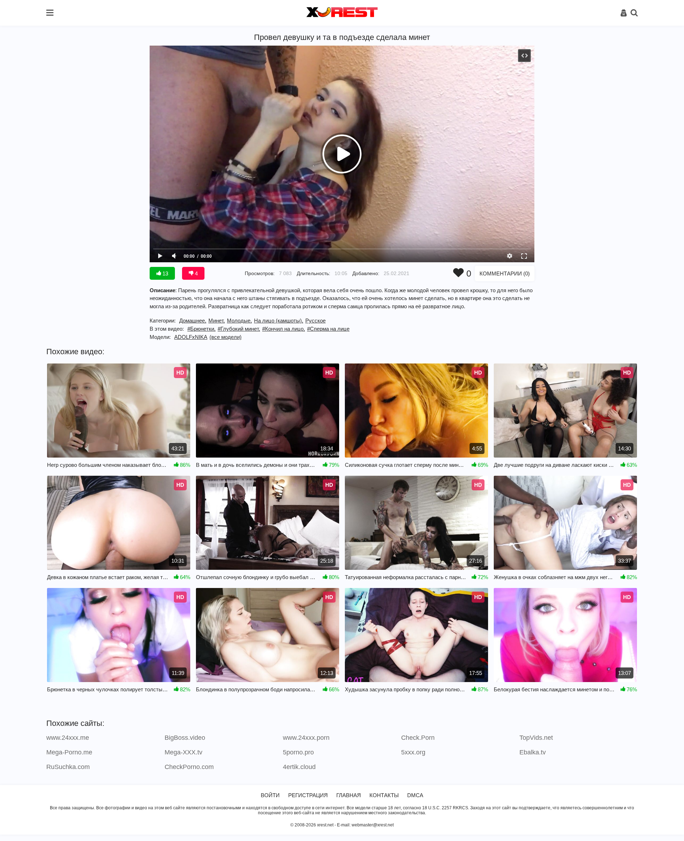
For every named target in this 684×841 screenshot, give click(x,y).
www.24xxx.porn (306, 737)
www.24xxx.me (67, 737)
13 (164, 273)
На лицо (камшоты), (278, 321)
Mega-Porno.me (69, 752)
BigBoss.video (185, 737)
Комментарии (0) (505, 273)
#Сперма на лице (328, 329)
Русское (315, 321)
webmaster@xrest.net (373, 824)
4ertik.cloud (299, 766)
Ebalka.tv (532, 752)
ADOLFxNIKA (190, 337)
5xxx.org (413, 752)
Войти (270, 795)
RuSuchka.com (68, 766)
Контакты (384, 795)
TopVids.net (536, 737)
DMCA (415, 795)
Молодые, (239, 321)
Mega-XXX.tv (183, 752)
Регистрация (308, 795)
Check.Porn (418, 737)
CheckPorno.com (189, 766)
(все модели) (225, 337)
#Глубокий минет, (239, 329)
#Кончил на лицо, (283, 329)
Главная (348, 795)
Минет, (216, 321)
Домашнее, (192, 321)
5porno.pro (298, 752)
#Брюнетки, (201, 329)
